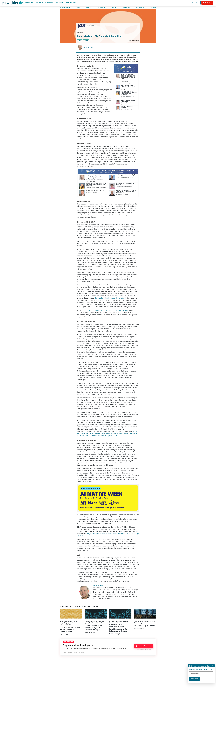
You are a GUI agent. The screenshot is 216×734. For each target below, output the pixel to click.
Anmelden (195, 3)
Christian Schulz (88, 47)
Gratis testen (207, 3)
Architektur (102, 7)
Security (153, 7)
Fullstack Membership (44, 3)
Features (59, 3)
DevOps (89, 7)
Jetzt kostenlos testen (143, 646)
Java (78, 7)
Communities (71, 3)
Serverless (126, 7)
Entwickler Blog (65, 7)
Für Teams (29, 3)
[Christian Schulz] (80, 47)
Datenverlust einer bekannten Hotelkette (109, 298)
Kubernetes (140, 7)
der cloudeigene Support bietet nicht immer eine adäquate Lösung (104, 310)
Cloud (114, 7)
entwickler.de (12, 3)
